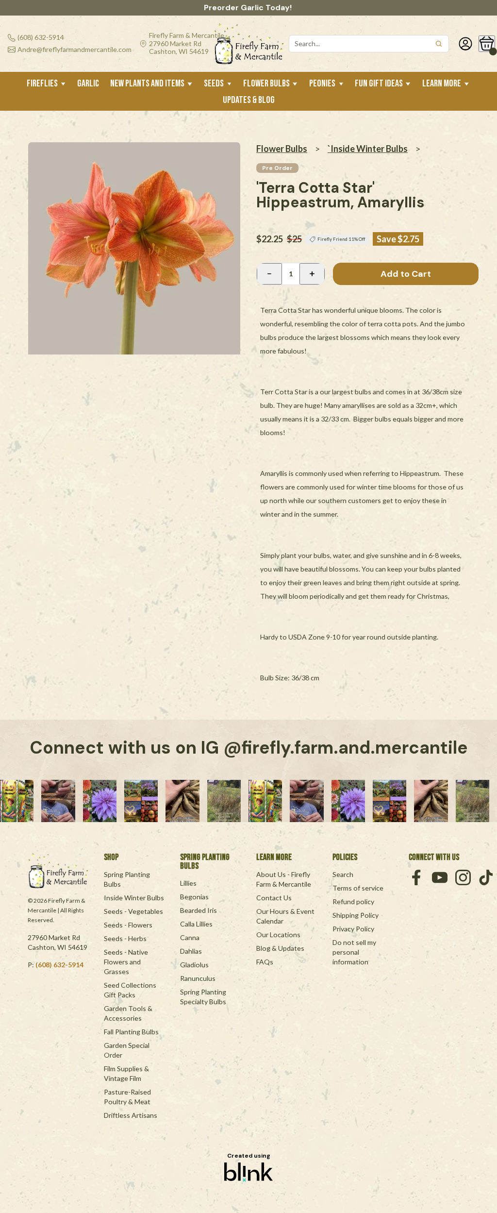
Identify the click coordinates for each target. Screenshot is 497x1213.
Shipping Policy (355, 915)
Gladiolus (194, 964)
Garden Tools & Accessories (129, 1013)
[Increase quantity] (312, 274)
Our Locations (278, 934)
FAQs (264, 962)
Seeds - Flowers (128, 925)
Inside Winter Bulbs (134, 897)
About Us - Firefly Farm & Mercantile (284, 879)
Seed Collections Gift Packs (131, 990)
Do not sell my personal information (355, 952)
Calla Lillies (196, 924)
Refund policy (353, 901)
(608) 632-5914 (59, 964)
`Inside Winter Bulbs (368, 148)
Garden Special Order (127, 1050)
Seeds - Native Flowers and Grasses (126, 962)
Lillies (188, 883)
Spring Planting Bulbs (127, 879)
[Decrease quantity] (269, 274)
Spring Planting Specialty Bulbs (204, 997)
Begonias (194, 897)
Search (342, 874)
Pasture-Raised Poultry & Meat (128, 1097)
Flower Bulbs (281, 148)
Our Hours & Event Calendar (286, 916)
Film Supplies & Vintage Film (127, 1073)
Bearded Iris (198, 910)
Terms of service (357, 888)
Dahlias (191, 951)
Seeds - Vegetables (133, 911)
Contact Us (274, 897)
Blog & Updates (280, 948)
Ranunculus (197, 978)
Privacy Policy (353, 929)
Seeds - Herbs (125, 938)
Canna (189, 937)
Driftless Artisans (130, 1115)
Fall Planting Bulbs (131, 1032)
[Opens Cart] (487, 43)
